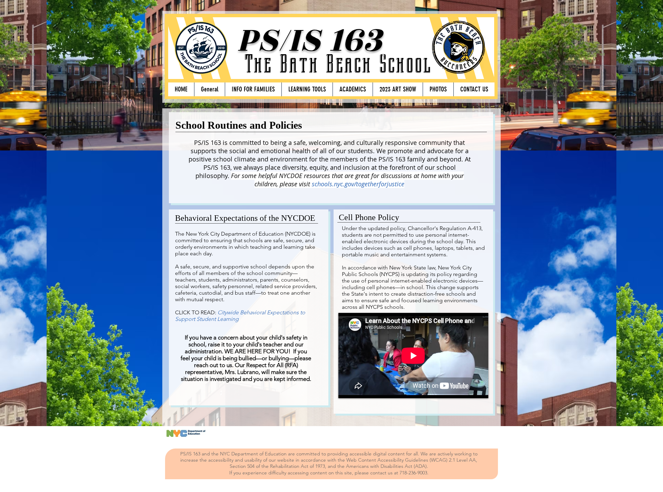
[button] (253, 89)
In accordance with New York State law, (389, 267)
